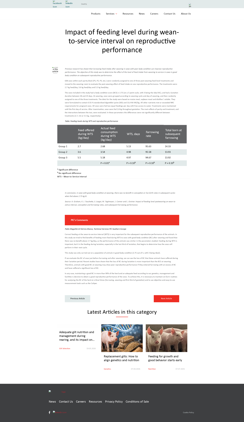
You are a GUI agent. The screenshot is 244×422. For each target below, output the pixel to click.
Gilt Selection (64, 348)
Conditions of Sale (137, 401)
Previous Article (77, 298)
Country (84, 4)
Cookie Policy (188, 412)
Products (95, 13)
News (142, 13)
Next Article (166, 298)
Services (110, 13)
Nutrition (152, 369)
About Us (186, 13)
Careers (154, 13)
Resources (128, 13)
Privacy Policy (114, 401)
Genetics (107, 369)
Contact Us (169, 13)
